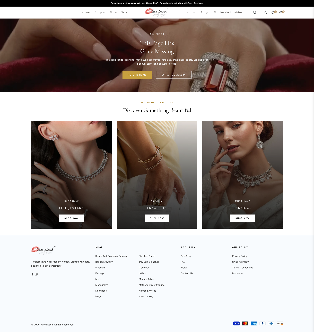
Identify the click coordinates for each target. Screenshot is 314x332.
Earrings (99, 273)
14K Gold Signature (149, 261)
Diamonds (144, 267)
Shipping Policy (240, 261)
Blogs (184, 267)
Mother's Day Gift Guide (152, 284)
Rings (98, 296)
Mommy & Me (146, 279)
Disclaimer (237, 273)
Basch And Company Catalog (111, 256)
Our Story (186, 256)
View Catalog (146, 296)
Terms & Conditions (242, 267)
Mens (98, 279)
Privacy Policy (239, 256)
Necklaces (101, 290)
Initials (142, 273)
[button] (256, 12)
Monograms (101, 284)
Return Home (137, 75)
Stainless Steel (146, 256)
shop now (71, 218)
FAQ (183, 261)
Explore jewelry (174, 75)
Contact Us (187, 273)
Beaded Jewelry (104, 261)
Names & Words (147, 290)
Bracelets (100, 267)
